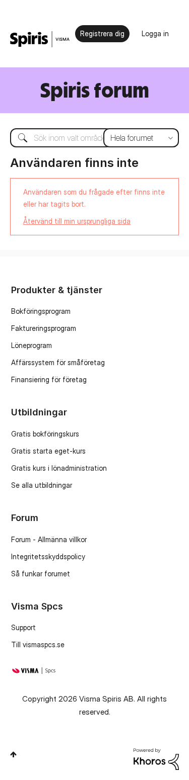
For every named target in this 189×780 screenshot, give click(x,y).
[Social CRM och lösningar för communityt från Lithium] (156, 758)
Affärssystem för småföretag (58, 362)
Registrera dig (102, 33)
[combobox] (94, 137)
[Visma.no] (40, 39)
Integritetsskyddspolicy (48, 556)
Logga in (155, 33)
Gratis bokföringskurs (45, 433)
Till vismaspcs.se (38, 644)
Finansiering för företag (49, 379)
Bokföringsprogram (41, 311)
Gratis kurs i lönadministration (59, 468)
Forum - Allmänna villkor (49, 539)
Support (23, 627)
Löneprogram (31, 345)
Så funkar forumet (40, 573)
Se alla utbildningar (41, 485)
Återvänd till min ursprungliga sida (77, 221)
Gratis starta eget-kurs (48, 451)
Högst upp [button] (13, 754)
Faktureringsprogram (43, 328)
